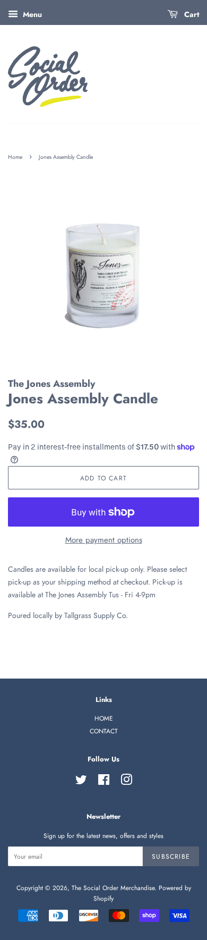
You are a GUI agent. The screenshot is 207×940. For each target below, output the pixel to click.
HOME (103, 718)
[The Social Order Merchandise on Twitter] (81, 781)
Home (15, 157)
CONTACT (104, 730)
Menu (31, 14)
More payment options (103, 540)
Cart (190, 14)
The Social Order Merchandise (113, 887)
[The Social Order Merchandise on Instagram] (126, 781)
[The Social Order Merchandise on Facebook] (104, 781)
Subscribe (171, 856)
